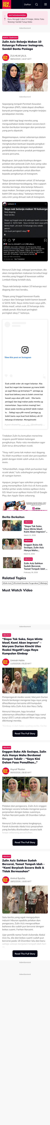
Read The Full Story (25, 733)
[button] (4, 17)
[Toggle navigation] (45, 4)
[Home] (6, 4)
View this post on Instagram (18, 357)
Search (36, 4)
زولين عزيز (25, 425)
